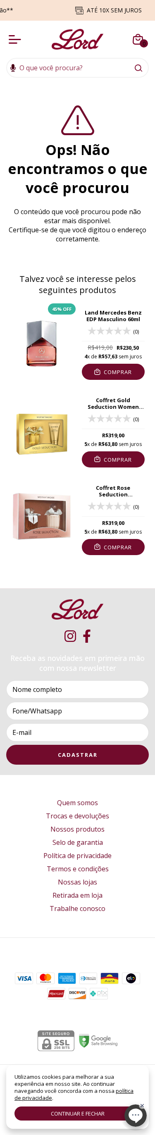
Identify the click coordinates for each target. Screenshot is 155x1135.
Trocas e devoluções (77, 815)
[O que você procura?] (138, 68)
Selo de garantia (77, 842)
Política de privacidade (77, 855)
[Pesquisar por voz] (13, 69)
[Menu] (16, 39)
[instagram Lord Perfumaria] (70, 636)
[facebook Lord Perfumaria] (86, 636)
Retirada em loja (77, 895)
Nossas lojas (77, 882)
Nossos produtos (77, 829)
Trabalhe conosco (77, 908)
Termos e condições (78, 868)
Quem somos (77, 802)
